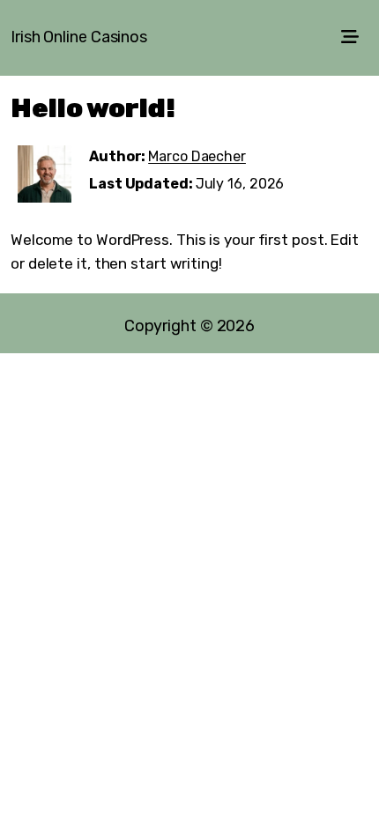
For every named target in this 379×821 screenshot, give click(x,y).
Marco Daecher (197, 156)
